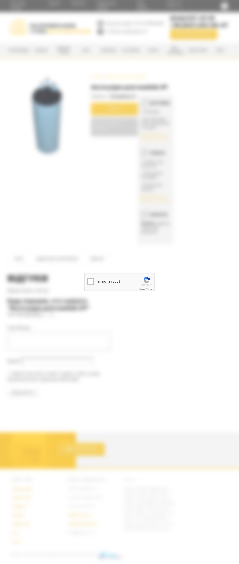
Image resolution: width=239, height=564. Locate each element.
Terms (149, 289)
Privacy (142, 289)
